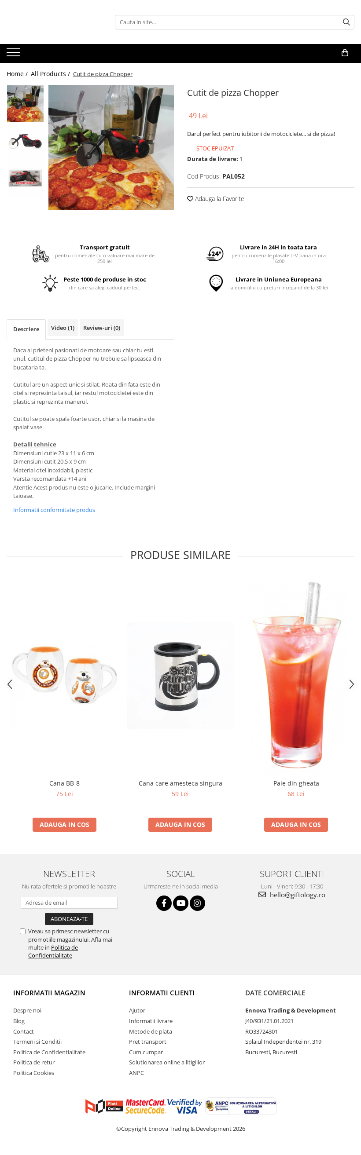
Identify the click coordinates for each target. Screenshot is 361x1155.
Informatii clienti (162, 992)
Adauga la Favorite (218, 198)
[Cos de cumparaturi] (344, 53)
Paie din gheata (296, 783)
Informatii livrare (151, 1021)
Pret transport (147, 1041)
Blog (19, 1021)
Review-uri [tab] (101, 328)
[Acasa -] (51, 22)
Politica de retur (34, 1062)
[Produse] (14, 55)
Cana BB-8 (64, 783)
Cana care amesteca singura (180, 783)
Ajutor (137, 1010)
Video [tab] (62, 328)
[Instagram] (197, 903)
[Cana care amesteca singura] (180, 675)
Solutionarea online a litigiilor (167, 1062)
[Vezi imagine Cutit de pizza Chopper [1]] (25, 141)
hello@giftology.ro (296, 894)
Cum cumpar (146, 1052)
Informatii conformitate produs (54, 510)
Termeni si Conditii (37, 1041)
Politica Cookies (33, 1073)
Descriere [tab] (26, 329)
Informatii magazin (49, 992)
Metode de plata (150, 1031)
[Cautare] (346, 22)
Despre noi (27, 1010)
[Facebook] (164, 903)
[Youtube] (180, 903)
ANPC (136, 1073)
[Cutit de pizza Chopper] (111, 147)
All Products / (51, 73)
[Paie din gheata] (296, 676)
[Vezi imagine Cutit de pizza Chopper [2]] (25, 178)
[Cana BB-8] (64, 675)
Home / (18, 73)
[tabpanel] (111, 147)
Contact (23, 1031)
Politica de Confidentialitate (53, 951)
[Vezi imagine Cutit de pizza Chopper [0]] (25, 103)
